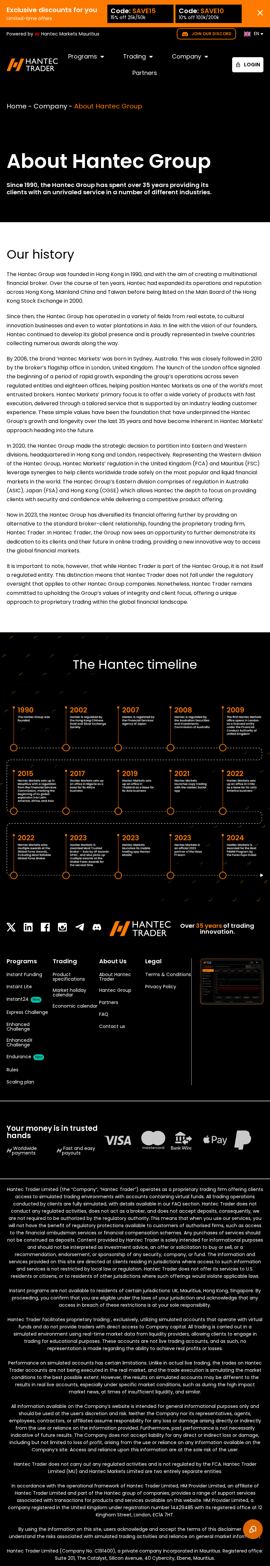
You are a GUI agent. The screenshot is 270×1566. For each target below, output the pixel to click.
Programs (82, 56)
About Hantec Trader (115, 976)
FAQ (103, 1014)
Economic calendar (75, 1006)
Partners (144, 73)
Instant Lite (19, 986)
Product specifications (69, 976)
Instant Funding (24, 974)
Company (186, 56)
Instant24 (23, 999)
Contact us (112, 1026)
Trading (134, 56)
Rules (12, 1069)
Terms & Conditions (168, 974)
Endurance (24, 1056)
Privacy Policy (160, 986)
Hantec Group (115, 990)
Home (17, 106)
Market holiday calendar (69, 992)
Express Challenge (27, 1012)
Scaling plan (20, 1082)
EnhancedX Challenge (20, 1042)
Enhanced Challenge (18, 1026)
